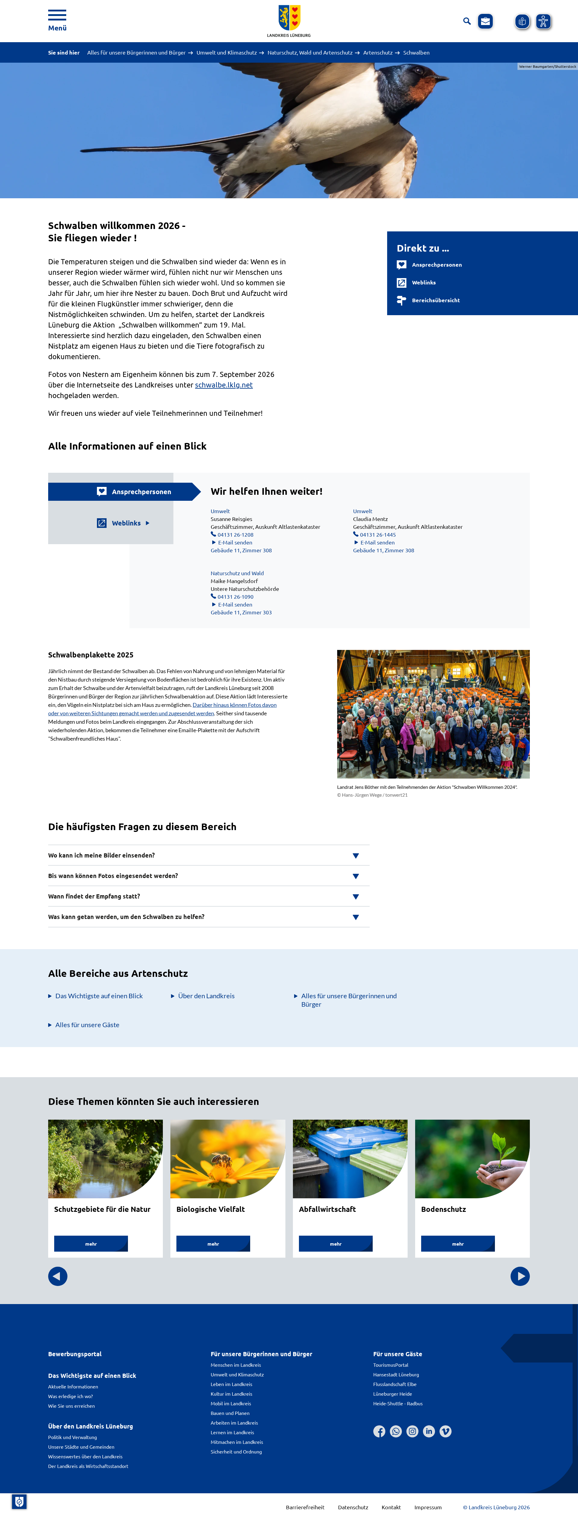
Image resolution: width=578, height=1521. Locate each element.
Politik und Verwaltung (72, 1437)
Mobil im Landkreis (231, 1403)
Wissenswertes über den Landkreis (85, 1456)
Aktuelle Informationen (73, 1386)
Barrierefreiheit (305, 1507)
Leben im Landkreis (231, 1384)
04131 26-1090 (235, 596)
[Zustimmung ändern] (19, 1501)
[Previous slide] (57, 1276)
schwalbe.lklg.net (224, 384)
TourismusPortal (390, 1365)
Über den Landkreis (206, 996)
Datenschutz (353, 1507)
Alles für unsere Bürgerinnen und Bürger (136, 52)
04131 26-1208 (235, 534)
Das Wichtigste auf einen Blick (99, 996)
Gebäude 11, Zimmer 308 (241, 550)
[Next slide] (520, 1276)
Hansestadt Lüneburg (396, 1374)
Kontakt (391, 1507)
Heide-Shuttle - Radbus (398, 1403)
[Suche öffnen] (467, 21)
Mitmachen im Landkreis (237, 1442)
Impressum (428, 1507)
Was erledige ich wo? (70, 1396)
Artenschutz (378, 52)
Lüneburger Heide (392, 1394)
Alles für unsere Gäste (87, 1025)
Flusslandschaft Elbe (395, 1384)
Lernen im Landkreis (232, 1432)
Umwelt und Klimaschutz (227, 52)
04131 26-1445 (378, 534)
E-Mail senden (235, 542)
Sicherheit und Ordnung (236, 1451)
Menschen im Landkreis (236, 1365)
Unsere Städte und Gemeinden (81, 1447)
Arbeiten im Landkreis (234, 1422)
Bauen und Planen (230, 1413)
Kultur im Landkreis (231, 1394)
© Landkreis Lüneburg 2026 (496, 1507)
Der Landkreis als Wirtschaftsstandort (88, 1466)
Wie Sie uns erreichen (71, 1406)
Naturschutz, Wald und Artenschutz (310, 52)
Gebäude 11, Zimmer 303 (241, 612)
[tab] (126, 492)
